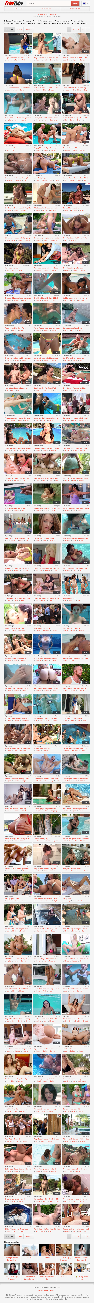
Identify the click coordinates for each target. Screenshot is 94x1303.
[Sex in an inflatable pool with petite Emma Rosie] (76, 944)
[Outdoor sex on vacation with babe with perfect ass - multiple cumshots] (18, 73)
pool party (15, 23)
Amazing (38, 270)
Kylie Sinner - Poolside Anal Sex (74, 388)
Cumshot (46, 630)
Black (45, 60)
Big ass (75, 60)
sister (24, 23)
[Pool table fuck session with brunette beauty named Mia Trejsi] (47, 253)
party (31, 23)
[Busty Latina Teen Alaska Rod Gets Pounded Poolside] (47, 433)
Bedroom (9, 60)
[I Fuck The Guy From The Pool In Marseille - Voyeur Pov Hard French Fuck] (47, 1004)
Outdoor (56, 180)
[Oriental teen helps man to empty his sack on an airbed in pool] (18, 163)
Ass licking (39, 570)
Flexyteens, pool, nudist (71, 628)
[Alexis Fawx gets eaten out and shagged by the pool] (47, 1154)
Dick (51, 60)
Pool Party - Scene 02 (12, 1139)
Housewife (53, 240)
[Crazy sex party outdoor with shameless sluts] (18, 1184)
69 (7, 540)
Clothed (38, 630)
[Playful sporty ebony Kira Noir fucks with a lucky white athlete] (47, 1124)
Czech (24, 811)
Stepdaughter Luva (69, 1049)
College (82, 751)
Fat (80, 240)
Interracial (81, 300)
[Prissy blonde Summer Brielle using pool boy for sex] (76, 1124)
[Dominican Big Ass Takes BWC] (47, 373)
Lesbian (54, 630)
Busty (15, 120)
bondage (39, 23)
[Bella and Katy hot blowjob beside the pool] (47, 944)
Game (45, 120)
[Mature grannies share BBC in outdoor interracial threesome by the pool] (18, 644)
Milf (56, 390)
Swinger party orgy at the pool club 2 (76, 1229)
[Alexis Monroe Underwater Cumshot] (76, 974)
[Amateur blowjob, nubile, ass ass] (76, 1064)
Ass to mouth (11, 240)
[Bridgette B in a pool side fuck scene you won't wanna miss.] (18, 283)
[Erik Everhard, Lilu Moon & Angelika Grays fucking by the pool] (18, 193)
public (84, 23)
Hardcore (23, 120)
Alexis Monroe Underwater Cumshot (75, 989)
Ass (16, 90)
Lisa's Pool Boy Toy (41, 838)
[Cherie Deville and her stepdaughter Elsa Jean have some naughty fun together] (47, 554)
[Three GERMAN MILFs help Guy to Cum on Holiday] (18, 764)
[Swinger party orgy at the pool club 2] (76, 1214)
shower (67, 21)
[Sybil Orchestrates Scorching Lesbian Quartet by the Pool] (18, 794)
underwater (18, 21)
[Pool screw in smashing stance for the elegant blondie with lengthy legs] (76, 794)
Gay (8, 150)
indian (81, 21)
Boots (37, 180)
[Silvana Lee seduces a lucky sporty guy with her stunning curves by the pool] (18, 223)
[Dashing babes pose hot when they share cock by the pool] (76, 283)
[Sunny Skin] (76, 884)
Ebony (58, 60)
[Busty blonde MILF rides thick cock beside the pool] (18, 584)
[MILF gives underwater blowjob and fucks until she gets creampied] (76, 524)
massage (28, 21)
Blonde (51, 90)
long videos (75, 9)
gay (54, 23)
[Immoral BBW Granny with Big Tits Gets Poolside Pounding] (76, 103)
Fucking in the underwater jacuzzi (17, 688)
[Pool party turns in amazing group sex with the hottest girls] (76, 433)
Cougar (24, 781)
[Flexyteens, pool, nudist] (76, 614)
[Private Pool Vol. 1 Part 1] (47, 614)
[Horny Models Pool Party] (76, 854)
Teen (57, 781)
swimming (67, 23)
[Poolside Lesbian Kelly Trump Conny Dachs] (18, 313)
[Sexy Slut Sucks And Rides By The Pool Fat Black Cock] (76, 223)
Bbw (65, 120)
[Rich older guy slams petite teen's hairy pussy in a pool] (76, 914)
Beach (66, 630)
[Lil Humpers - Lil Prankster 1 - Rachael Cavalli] (76, 704)
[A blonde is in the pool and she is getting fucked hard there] (18, 554)
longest (29, 29)
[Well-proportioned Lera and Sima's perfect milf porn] (47, 704)
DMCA (52, 1290)
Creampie (52, 540)
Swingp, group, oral (12, 899)
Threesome (52, 961)
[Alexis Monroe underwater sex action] (47, 313)
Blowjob (38, 120)
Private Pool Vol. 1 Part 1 (43, 628)
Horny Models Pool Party (71, 869)
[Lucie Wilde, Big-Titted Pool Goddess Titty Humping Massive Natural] (47, 524)
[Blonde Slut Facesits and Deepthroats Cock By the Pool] (76, 193)
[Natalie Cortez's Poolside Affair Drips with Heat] (18, 974)
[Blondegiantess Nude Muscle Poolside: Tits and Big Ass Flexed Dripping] (76, 313)
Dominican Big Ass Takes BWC (45, 388)
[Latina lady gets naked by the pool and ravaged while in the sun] (47, 343)
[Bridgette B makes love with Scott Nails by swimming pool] (18, 704)
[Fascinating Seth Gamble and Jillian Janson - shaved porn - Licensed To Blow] (47, 1214)
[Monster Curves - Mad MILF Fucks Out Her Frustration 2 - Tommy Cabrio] (76, 43)
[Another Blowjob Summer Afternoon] (76, 824)
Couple (53, 300)
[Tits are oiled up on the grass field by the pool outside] (18, 854)
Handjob (9, 180)
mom (52, 21)
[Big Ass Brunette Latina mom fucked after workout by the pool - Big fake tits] (76, 494)
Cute (56, 480)
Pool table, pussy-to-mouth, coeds (75, 1199)
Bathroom (39, 841)
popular (9, 29)
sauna (59, 21)
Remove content (43, 1290)
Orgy (85, 90)
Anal (8, 330)
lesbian (44, 21)
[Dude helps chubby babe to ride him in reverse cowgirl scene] (18, 1154)
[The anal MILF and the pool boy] (18, 914)
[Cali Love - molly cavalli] (76, 1094)
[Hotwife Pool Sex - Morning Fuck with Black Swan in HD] (47, 914)
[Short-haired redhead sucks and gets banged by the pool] (47, 494)
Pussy (51, 781)
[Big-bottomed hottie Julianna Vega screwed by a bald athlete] (47, 1034)
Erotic (16, 1141)
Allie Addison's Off (69, 598)
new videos (46, 9)
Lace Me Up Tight (40, 178)
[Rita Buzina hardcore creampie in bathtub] (47, 193)
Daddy (75, 360)
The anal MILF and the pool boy (16, 929)
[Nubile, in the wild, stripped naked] (47, 103)
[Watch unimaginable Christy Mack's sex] (18, 824)
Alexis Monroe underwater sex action (47, 328)
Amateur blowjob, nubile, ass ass (74, 1079)
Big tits (9, 120)
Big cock (38, 60)
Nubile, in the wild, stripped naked (46, 118)
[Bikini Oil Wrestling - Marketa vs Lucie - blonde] (18, 1214)
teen (7, 23)
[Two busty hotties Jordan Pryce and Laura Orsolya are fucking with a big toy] (47, 584)
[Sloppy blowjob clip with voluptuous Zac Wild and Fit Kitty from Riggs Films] (47, 133)
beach (37, 21)
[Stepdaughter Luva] (76, 1034)
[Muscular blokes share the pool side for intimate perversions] (18, 133)
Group (15, 751)
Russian (72, 661)
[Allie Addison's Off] (76, 584)
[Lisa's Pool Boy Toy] (47, 824)
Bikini (44, 90)
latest (19, 29)
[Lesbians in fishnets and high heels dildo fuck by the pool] (18, 463)
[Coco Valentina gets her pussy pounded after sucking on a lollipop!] (76, 253)
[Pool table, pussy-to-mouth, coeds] (76, 1184)
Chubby (53, 661)
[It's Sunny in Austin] (18, 253)
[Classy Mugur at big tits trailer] (47, 1064)
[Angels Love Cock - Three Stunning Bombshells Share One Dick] (18, 1004)
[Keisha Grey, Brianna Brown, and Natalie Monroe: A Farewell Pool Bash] (18, 373)
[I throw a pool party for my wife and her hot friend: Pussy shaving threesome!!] (76, 764)
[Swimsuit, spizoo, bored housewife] (47, 223)
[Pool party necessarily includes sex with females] (76, 1154)
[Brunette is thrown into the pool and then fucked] (18, 1034)
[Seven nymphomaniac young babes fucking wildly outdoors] (18, 734)
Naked (81, 420)
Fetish (17, 60)
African (38, 931)
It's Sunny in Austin (12, 268)
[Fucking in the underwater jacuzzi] (18, 674)
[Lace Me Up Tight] (47, 163)
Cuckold (22, 661)
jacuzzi (47, 23)
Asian (79, 180)
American (72, 600)
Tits (29, 871)
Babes (22, 90)
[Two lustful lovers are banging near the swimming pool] (47, 974)
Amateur (67, 60)
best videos (18, 9)
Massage (25, 570)
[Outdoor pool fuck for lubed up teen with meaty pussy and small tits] (47, 764)
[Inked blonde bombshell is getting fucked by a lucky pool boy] (18, 944)
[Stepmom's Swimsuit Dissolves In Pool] (18, 43)
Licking (79, 90)
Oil (51, 180)
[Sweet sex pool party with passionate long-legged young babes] (18, 343)
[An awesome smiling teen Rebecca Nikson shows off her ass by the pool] (18, 403)
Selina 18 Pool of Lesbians (14, 628)
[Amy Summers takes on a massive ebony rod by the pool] (47, 43)
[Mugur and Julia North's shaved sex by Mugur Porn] (47, 403)
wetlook (76, 23)
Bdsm (8, 1231)
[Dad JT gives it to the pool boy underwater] (76, 343)
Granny (79, 120)
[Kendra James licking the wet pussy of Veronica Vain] (18, 1064)
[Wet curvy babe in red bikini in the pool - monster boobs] (76, 554)
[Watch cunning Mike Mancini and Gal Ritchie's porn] (76, 1004)
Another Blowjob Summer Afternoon (76, 838)
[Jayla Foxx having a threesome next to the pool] (76, 463)
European (81, 630)
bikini (74, 21)
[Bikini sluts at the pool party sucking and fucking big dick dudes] (18, 433)
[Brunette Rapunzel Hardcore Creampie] (76, 133)
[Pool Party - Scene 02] (18, 1124)
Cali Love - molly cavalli (71, 1109)
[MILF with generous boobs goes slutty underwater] (47, 644)
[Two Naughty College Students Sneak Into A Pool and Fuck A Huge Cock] (47, 794)
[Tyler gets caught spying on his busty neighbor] (18, 494)
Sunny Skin (67, 899)
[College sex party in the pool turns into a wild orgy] (76, 734)
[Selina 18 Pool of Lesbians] (18, 614)
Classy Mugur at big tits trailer (44, 1079)
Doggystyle (54, 811)
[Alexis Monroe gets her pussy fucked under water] (18, 103)
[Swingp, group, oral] (18, 884)
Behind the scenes (41, 1081)
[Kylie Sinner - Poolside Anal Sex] (76, 373)
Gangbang (53, 120)
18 (60, 23)
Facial (45, 510)
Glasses (44, 180)
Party (13, 390)
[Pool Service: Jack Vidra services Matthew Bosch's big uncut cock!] (76, 674)
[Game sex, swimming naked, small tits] (76, 403)
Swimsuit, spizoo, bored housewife (46, 238)
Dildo (23, 480)
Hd (73, 90)
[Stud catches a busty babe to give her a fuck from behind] (47, 463)
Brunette (82, 150)
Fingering (22, 630)
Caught (66, 90)
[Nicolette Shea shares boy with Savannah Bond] (18, 1094)
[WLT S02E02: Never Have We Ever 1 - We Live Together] (18, 524)
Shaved (51, 991)
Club (74, 1231)
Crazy (50, 480)
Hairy (82, 931)
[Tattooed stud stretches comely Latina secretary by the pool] (47, 1094)
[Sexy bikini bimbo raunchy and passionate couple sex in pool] (47, 854)
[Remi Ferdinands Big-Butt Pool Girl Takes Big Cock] (47, 674)
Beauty (46, 270)
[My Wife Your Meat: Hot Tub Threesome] (47, 734)
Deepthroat (25, 721)
